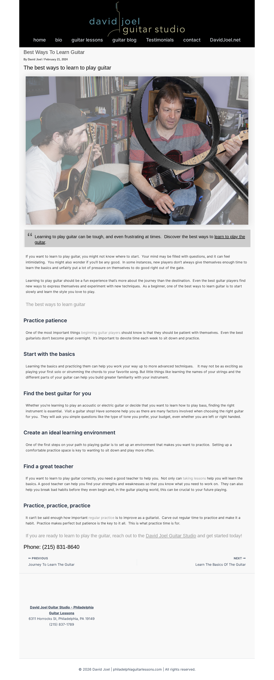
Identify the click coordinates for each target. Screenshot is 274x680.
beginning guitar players (100, 332)
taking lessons (194, 478)
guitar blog (124, 40)
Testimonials (160, 40)
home (39, 40)
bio (58, 40)
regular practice (101, 517)
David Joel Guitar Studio (171, 535)
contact (192, 40)
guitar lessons (87, 40)
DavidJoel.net (225, 40)
